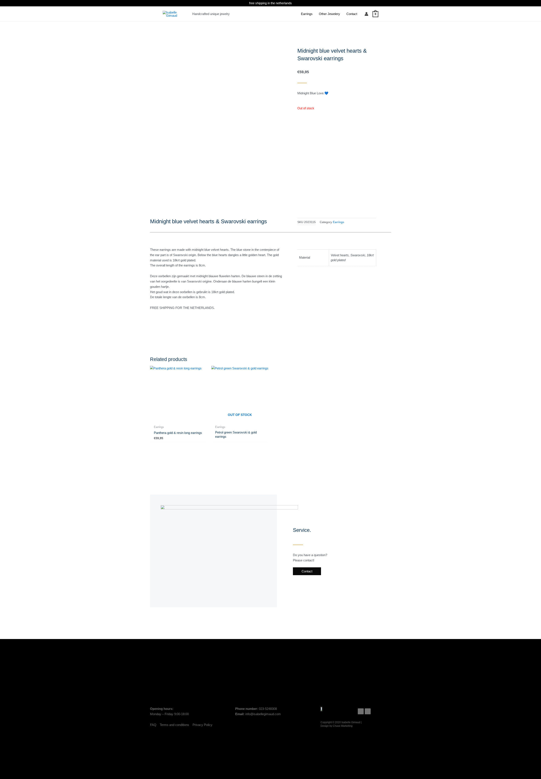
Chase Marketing (342, 725)
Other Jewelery (329, 14)
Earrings (307, 14)
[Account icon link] (366, 14)
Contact (351, 14)
